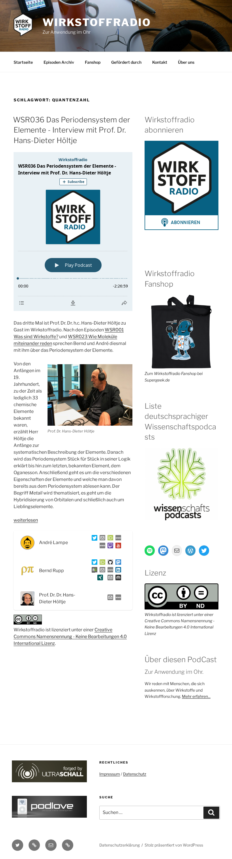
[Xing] (99, 578)
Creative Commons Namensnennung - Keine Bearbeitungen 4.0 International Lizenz (70, 636)
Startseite (23, 62)
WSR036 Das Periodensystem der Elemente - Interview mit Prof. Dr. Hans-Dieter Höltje (71, 130)
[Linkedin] (117, 571)
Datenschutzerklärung (119, 845)
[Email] (109, 598)
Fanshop (92, 62)
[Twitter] (93, 539)
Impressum (109, 773)
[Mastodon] (117, 563)
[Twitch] (109, 546)
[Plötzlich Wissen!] (101, 546)
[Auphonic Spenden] (117, 578)
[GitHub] (109, 563)
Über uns (186, 62)
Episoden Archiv (59, 62)
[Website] (117, 598)
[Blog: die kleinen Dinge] (117, 539)
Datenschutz (134, 773)
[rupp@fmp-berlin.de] (101, 571)
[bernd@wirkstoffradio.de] (109, 578)
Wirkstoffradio (96, 22)
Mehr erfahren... (196, 696)
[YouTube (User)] (117, 546)
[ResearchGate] (93, 571)
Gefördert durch (126, 62)
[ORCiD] (109, 539)
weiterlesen (26, 520)
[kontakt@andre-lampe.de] (101, 539)
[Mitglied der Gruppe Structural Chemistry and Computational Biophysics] (109, 571)
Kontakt (159, 62)
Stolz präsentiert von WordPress (174, 845)
